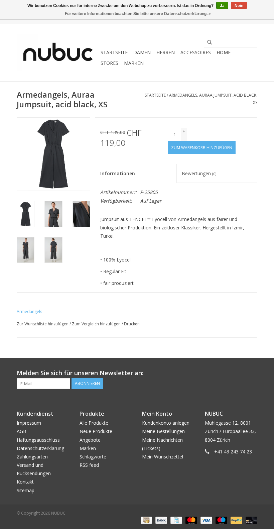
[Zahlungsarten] (145, 520)
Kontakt (25, 482)
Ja (222, 5)
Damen (142, 52)
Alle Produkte (94, 423)
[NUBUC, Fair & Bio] (58, 52)
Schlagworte (93, 456)
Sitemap (25, 490)
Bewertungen (199, 173)
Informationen (117, 173)
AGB (21, 431)
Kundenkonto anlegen (165, 423)
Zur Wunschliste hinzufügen (42, 324)
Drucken (132, 324)
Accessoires (195, 52)
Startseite (114, 52)
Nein (239, 5)
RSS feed (89, 465)
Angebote (90, 440)
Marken (134, 63)
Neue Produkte (96, 431)
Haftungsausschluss (38, 440)
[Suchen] (207, 42)
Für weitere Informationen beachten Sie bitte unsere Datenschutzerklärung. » (138, 13)
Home (224, 52)
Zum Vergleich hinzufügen (97, 324)
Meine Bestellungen (163, 431)
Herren (165, 52)
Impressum (29, 423)
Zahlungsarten (32, 456)
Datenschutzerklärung (40, 448)
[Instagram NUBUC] (252, 373)
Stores (109, 63)
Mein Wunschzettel (162, 456)
